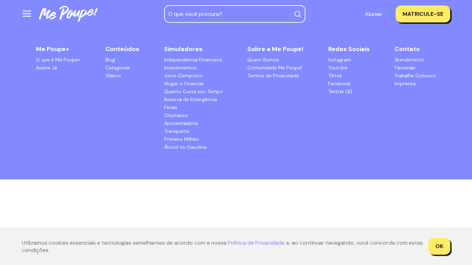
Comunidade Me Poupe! (274, 68)
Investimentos (180, 68)
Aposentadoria (181, 123)
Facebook (339, 83)
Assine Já (46, 68)
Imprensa (405, 83)
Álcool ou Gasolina (185, 147)
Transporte (176, 131)
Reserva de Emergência (190, 99)
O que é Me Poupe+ (58, 60)
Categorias (117, 68)
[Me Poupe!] (68, 14)
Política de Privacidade (256, 242)
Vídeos (113, 75)
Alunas (373, 14)
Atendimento (409, 60)
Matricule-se (423, 14)
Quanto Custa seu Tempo (193, 91)
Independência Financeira (193, 60)
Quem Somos (263, 60)
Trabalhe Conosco (415, 75)
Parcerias (405, 68)
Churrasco (176, 115)
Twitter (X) (340, 91)
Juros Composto (183, 75)
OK (439, 246)
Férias (170, 107)
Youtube (338, 68)
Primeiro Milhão (181, 139)
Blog (110, 60)
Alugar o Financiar (184, 83)
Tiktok (335, 75)
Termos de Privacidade (273, 75)
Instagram (339, 60)
